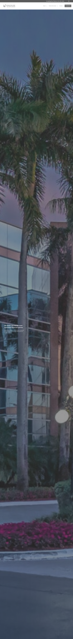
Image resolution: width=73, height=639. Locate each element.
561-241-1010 (60, 1)
